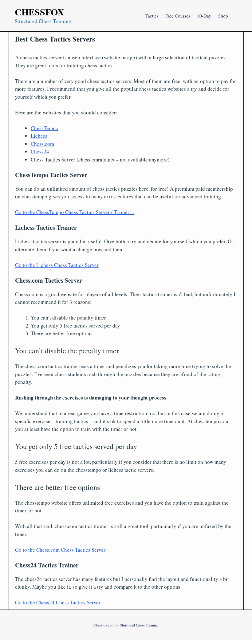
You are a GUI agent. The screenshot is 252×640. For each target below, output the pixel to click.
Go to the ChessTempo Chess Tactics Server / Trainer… (75, 212)
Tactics (152, 16)
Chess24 (40, 151)
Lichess (39, 135)
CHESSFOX (39, 11)
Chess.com (42, 143)
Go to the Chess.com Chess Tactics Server (60, 549)
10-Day (204, 16)
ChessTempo (44, 128)
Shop (223, 16)
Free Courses (177, 16)
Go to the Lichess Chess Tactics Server (57, 264)
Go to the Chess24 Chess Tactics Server (57, 602)
